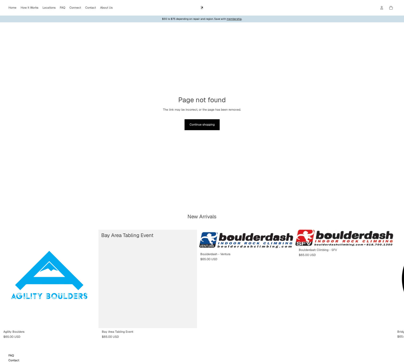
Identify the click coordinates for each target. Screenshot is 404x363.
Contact (13, 360)
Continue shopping (202, 124)
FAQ (11, 355)
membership (234, 19)
